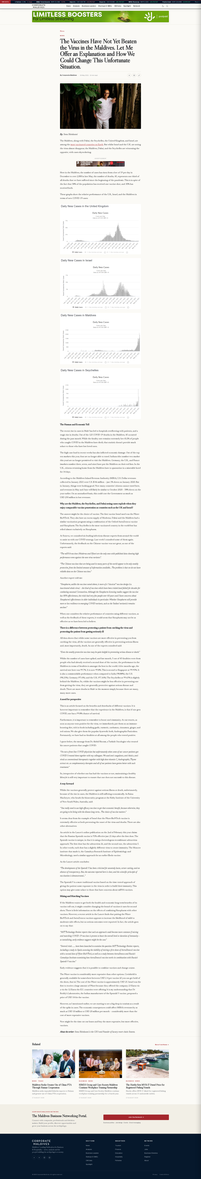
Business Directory (151, 1153)
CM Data (117, 6)
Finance (118, 1149)
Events (146, 1145)
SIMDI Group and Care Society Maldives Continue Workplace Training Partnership (98, 1086)
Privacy (155, 1174)
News (68, 6)
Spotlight (127, 6)
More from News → (162, 1044)
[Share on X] (129, 75)
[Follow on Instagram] (44, 1158)
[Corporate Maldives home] (38, 6)
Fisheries (118, 1160)
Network (136, 6)
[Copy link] (139, 75)
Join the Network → (136, 1117)
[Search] (167, 6)
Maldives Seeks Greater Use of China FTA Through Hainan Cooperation (52, 1086)
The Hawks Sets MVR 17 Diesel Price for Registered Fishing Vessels (145, 1086)
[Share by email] (134, 75)
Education (118, 1153)
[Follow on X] (39, 1158)
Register (147, 1157)
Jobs (146, 1149)
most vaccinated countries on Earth (86, 145)
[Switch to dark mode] (163, 6)
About (146, 1160)
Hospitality (119, 1157)
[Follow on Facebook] (34, 1158)
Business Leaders (89, 6)
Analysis (76, 6)
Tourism (118, 1145)
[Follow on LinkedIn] (49, 1158)
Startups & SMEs (105, 6)
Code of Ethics (164, 1174)
